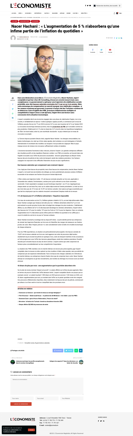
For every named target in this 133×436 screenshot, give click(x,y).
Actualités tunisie (29, 343)
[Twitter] (101, 51)
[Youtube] (110, 51)
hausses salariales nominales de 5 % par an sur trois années (55, 104)
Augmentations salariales (42, 343)
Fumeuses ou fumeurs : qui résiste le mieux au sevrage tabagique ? (40, 292)
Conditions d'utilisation (9, 431)
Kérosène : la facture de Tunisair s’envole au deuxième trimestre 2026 (40, 301)
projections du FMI (58, 127)
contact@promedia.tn (51, 425)
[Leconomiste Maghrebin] (30, 5)
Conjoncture (24, 21)
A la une (14, 21)
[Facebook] (92, 51)
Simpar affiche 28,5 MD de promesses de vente (33, 304)
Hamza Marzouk (24, 37)
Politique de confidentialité (10, 430)
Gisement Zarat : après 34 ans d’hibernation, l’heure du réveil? (38, 298)
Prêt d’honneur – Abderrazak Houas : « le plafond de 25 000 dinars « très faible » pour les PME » (48, 295)
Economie (35, 21)
